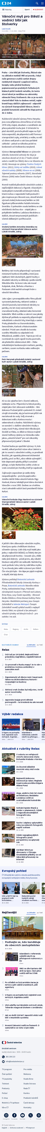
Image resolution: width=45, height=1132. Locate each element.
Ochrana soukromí (16, 1128)
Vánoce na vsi (29, 170)
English (4, 1128)
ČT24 (5, 635)
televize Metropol (21, 604)
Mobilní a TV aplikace (10, 1102)
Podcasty (5, 1088)
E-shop (5, 1098)
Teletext (5, 1083)
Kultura (35, 629)
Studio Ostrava (30, 1083)
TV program (7, 1069)
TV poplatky (7, 1079)
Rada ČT (27, 1088)
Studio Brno (28, 1079)
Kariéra (27, 1093)
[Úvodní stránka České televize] (12, 1042)
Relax (6, 629)
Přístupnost (30, 1128)
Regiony (16, 629)
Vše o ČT (5, 1107)
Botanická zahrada (25, 579)
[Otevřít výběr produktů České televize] (42, 3)
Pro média (28, 1069)
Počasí (4, 1093)
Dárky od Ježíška (21, 167)
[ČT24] (6, 3)
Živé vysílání (7, 1074)
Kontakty (27, 1107)
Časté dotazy (29, 1102)
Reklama (27, 1074)
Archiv (26, 629)
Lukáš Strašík (6, 29)
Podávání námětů (31, 1098)
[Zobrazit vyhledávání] (37, 3)
